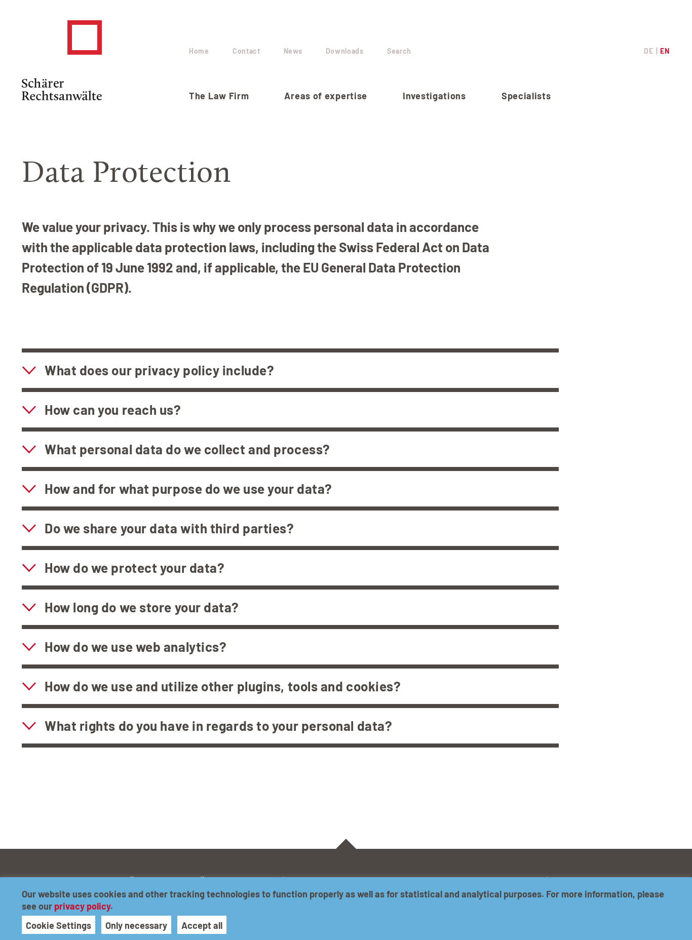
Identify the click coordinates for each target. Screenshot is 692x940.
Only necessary (136, 925)
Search (399, 51)
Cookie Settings (58, 925)
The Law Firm (219, 95)
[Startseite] (105, 60)
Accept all (201, 925)
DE (648, 51)
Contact (246, 51)
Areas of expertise (325, 95)
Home (199, 51)
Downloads (345, 51)
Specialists (526, 95)
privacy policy (82, 906)
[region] (346, 908)
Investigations (434, 95)
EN (664, 51)
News (293, 51)
